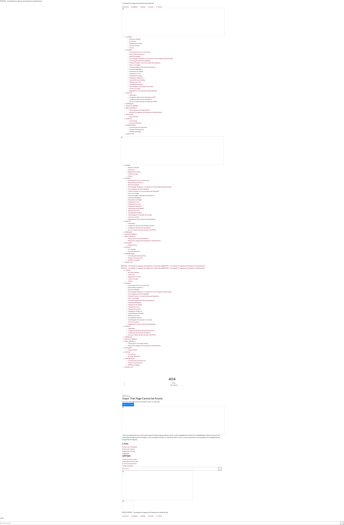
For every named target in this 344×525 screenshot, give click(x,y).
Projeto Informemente (129, 464)
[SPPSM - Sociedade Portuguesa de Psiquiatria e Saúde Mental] (142, 266)
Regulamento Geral (128, 451)
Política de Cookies (128, 449)
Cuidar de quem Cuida (129, 459)
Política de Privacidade (129, 447)
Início (173, 383)
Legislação (125, 453)
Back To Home (128, 404)
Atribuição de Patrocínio (130, 461)
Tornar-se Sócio (127, 466)
